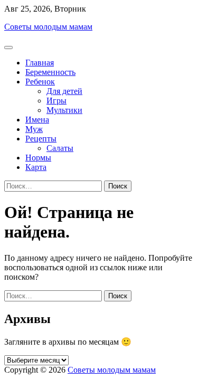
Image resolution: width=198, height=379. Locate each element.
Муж (34, 129)
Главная (39, 62)
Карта (35, 167)
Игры (56, 100)
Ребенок (40, 81)
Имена (37, 119)
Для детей (64, 91)
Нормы (38, 157)
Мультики (64, 110)
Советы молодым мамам (48, 26)
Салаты (59, 148)
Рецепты (40, 138)
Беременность (50, 72)
